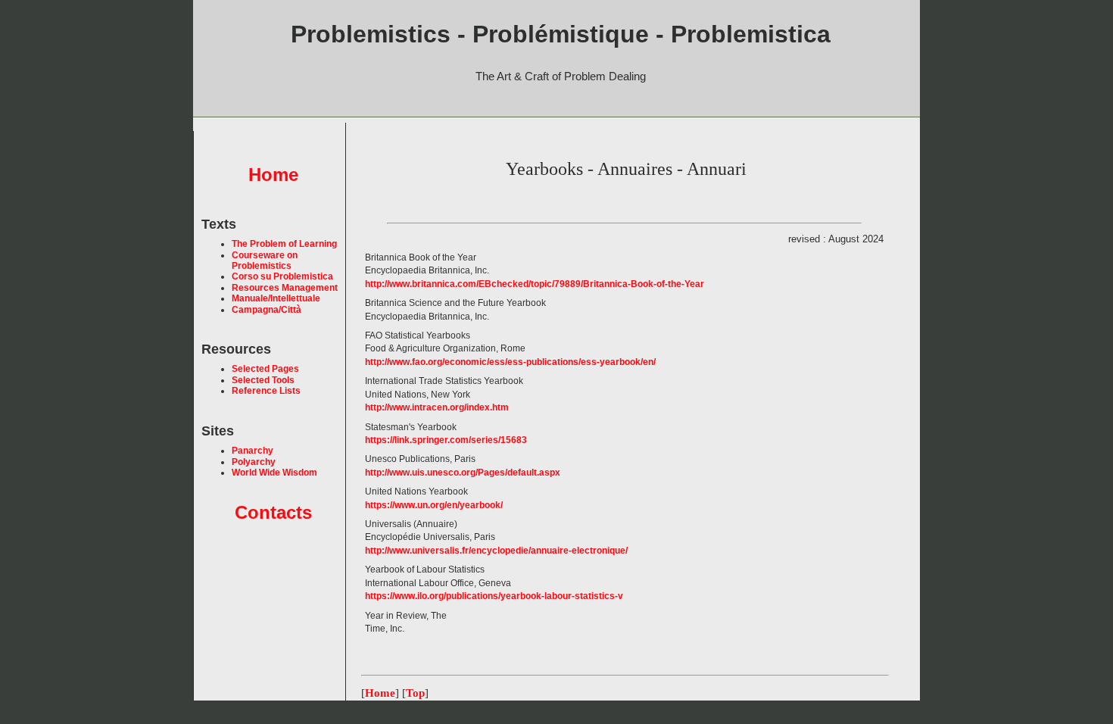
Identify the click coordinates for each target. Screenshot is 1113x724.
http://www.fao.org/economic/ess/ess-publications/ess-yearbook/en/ (510, 362)
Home (273, 174)
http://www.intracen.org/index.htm (437, 407)
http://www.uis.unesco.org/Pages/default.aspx (462, 472)
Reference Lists (266, 390)
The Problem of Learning (284, 244)
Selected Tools (263, 380)
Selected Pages (265, 369)
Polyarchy (254, 462)
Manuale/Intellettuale (276, 298)
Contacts (273, 512)
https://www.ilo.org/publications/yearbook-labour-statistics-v (494, 596)
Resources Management (285, 287)
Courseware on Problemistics (265, 260)
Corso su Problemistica (282, 276)
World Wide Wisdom (274, 472)
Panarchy (252, 450)
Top (415, 693)
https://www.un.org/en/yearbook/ (434, 505)
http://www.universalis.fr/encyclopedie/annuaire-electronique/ (496, 550)
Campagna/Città (266, 309)
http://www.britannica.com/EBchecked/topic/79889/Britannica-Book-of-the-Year (534, 284)
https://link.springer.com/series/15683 (446, 440)
